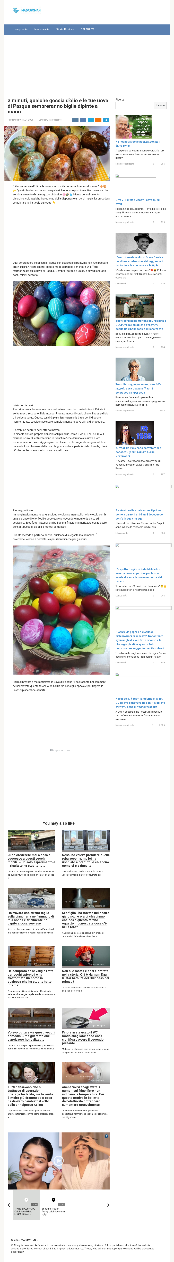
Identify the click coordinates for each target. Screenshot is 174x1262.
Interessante (41, 29)
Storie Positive (65, 29)
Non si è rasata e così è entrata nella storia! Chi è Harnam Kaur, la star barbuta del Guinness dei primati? (85, 976)
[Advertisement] (87, 63)
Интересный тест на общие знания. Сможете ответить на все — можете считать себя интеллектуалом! (140, 703)
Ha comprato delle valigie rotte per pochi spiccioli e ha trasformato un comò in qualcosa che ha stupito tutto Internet (31, 978)
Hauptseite (21, 29)
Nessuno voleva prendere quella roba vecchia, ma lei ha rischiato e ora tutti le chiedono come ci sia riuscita (86, 860)
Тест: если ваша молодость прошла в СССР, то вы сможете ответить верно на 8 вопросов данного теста (141, 325)
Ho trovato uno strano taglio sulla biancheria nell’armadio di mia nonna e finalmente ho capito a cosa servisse (31, 918)
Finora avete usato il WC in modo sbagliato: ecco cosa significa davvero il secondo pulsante (82, 1037)
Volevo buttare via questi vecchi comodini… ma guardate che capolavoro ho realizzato (31, 1035)
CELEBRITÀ (87, 29)
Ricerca (120, 99)
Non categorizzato (125, 163)
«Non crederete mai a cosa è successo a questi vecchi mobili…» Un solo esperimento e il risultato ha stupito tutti (31, 860)
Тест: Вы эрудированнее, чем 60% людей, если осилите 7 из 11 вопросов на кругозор (138, 388)
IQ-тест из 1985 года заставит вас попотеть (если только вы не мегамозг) (138, 452)
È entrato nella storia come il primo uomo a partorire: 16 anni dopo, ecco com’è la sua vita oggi (139, 514)
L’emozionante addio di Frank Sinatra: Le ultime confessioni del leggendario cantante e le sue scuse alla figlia (140, 261)
